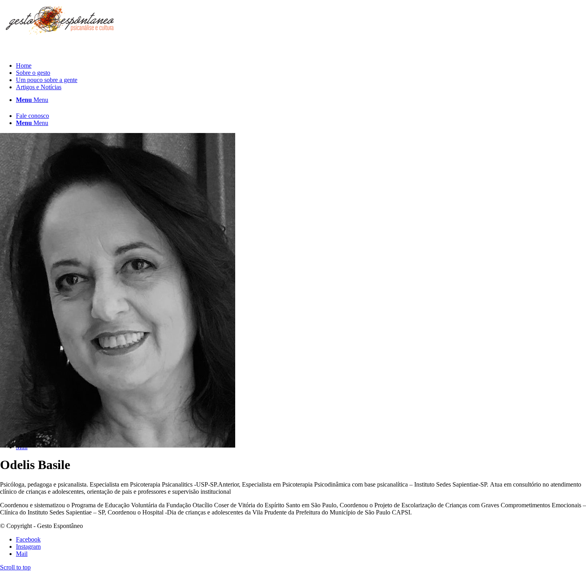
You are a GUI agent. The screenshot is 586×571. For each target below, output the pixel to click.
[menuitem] (301, 65)
